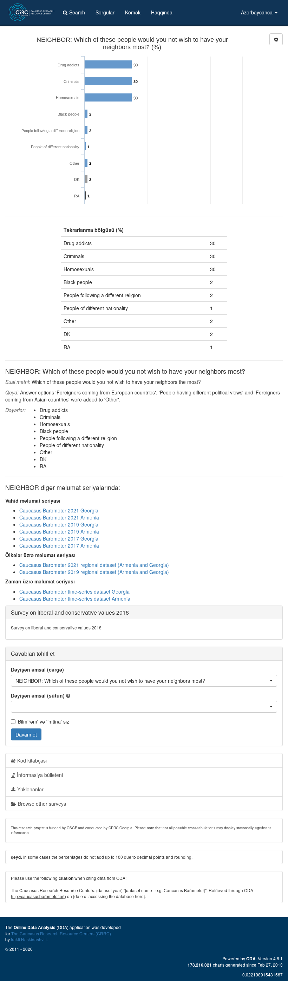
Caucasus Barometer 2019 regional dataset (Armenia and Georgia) (94, 571)
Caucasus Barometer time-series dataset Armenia (74, 598)
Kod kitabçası (32, 760)
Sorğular (105, 12)
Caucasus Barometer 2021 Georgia (58, 510)
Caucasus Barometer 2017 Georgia (58, 538)
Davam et (26, 734)
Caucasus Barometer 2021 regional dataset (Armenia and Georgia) (94, 564)
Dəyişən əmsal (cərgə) (37, 669)
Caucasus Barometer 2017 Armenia (59, 545)
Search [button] (77, 12)
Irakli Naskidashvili (29, 939)
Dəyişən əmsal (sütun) (38, 695)
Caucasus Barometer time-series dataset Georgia (74, 591)
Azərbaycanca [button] (257, 12)
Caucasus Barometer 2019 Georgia (58, 524)
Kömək (132, 12)
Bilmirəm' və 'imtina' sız (43, 721)
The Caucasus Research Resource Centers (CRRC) (61, 933)
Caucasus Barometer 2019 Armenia (59, 531)
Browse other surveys (42, 803)
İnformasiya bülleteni (40, 774)
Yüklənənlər (30, 789)
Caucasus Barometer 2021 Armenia (59, 517)
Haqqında (161, 12)
